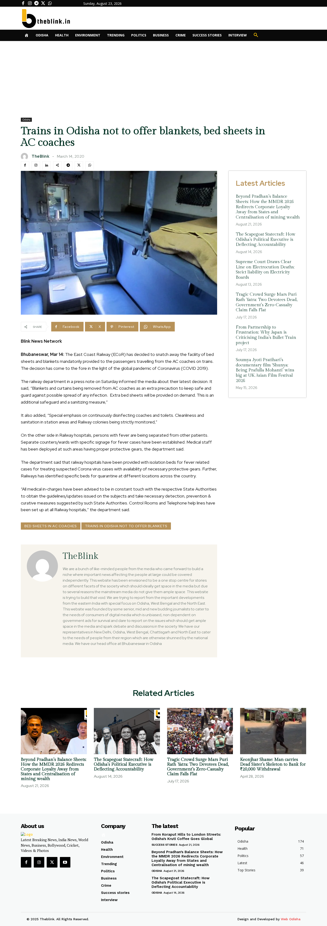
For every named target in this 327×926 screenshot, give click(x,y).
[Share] (57, 165)
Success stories (164, 844)
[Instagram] (30, 3)
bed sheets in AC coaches (50, 526)
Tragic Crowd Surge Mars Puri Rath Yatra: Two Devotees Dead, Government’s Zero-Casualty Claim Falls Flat (267, 302)
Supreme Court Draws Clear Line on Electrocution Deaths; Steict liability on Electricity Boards (265, 269)
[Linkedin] (46, 165)
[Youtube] (65, 862)
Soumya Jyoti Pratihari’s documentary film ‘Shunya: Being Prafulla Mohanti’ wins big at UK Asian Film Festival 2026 (265, 370)
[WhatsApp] (50, 3)
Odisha (26, 119)
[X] (43, 3)
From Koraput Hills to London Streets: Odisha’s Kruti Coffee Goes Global (186, 836)
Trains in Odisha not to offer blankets (126, 526)
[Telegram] (36, 3)
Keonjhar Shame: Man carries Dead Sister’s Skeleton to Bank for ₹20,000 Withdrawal (273, 764)
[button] (256, 35)
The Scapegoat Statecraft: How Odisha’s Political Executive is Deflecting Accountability (265, 239)
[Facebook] (23, 3)
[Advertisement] (163, 76)
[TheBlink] (25, 156)
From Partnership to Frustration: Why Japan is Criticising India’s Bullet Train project (266, 335)
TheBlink (40, 156)
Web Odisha (290, 919)
